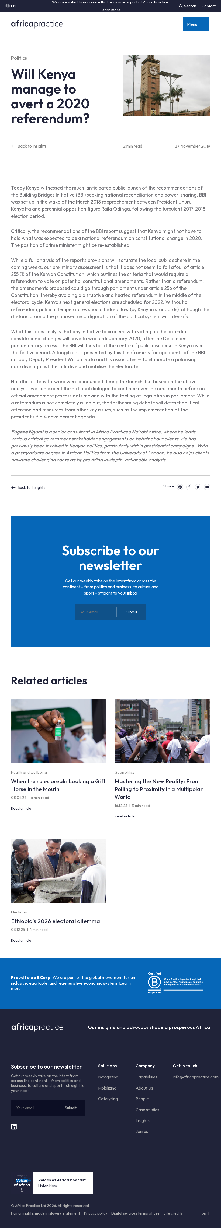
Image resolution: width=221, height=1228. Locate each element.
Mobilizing (107, 1088)
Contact (209, 5)
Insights (143, 1120)
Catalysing (108, 1098)
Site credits (173, 1213)
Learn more (110, 10)
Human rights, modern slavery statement (45, 1213)
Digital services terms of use (135, 1213)
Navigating (108, 1077)
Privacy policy (95, 1213)
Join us (142, 1131)
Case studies (147, 1109)
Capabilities (146, 1077)
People (142, 1098)
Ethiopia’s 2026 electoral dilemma (55, 920)
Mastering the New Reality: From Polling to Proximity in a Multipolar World (159, 789)
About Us (144, 1088)
